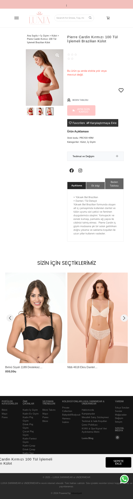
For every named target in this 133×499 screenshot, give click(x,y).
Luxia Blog (87, 438)
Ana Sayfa (32, 35)
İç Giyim (44, 35)
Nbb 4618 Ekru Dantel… (82, 367)
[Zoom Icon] (45, 77)
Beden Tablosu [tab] (114, 183)
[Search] (90, 18)
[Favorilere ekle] (121, 82)
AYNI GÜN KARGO (83, 110)
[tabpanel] (35, 323)
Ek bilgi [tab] (95, 185)
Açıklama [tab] (76, 185)
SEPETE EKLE (118, 462)
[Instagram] (80, 170)
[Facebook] (71, 170)
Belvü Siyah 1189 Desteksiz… (23, 367)
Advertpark (76, 493)
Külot (54, 35)
